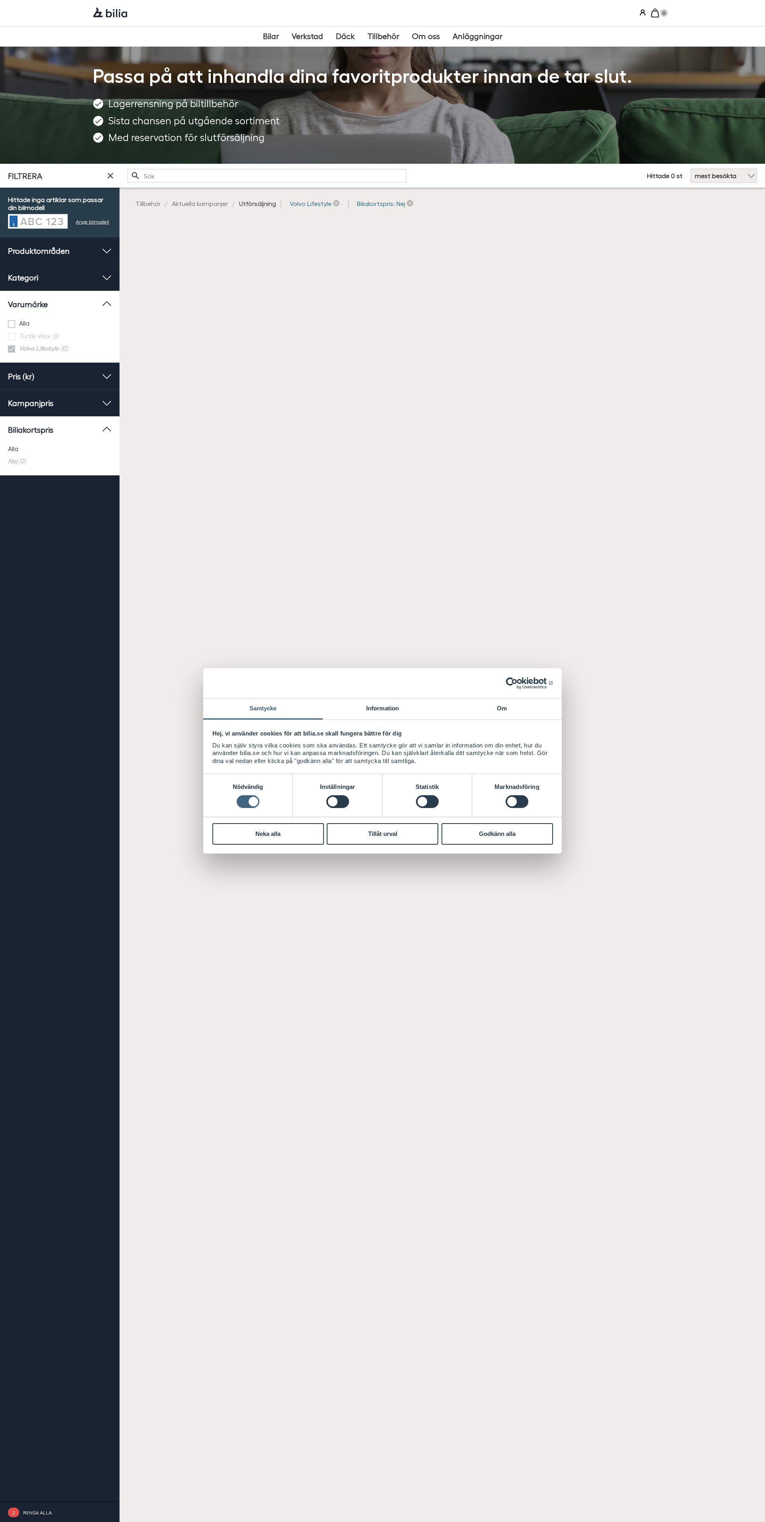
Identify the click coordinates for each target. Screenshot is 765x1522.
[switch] (337, 801)
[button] (314, 204)
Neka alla (267, 833)
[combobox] (267, 175)
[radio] (60, 449)
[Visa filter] (110, 175)
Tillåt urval (382, 833)
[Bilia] (110, 13)
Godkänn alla (497, 833)
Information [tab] (382, 708)
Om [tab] (502, 708)
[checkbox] (60, 323)
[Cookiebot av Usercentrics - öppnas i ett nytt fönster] (518, 683)
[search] (267, 175)
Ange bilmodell (92, 221)
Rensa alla (37, 1512)
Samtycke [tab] (263, 708)
